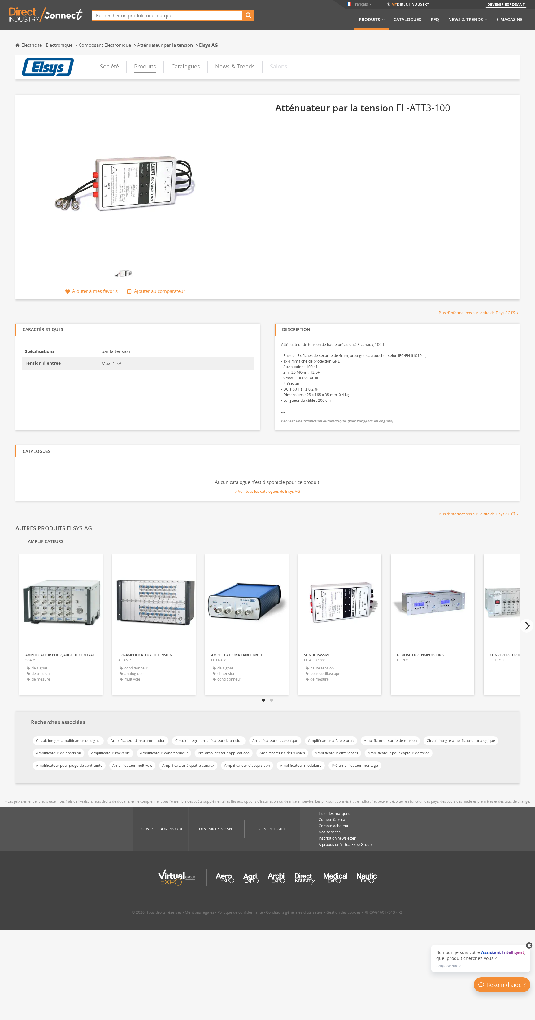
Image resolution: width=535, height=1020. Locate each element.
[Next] (526, 626)
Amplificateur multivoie (132, 765)
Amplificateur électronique (275, 740)
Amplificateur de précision (58, 753)
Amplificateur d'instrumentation (138, 740)
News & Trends (465, 19)
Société (109, 66)
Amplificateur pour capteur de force (398, 753)
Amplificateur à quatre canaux (188, 765)
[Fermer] (529, 945)
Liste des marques (334, 813)
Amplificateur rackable (110, 753)
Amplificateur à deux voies (282, 753)
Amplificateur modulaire (301, 765)
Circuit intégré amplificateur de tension (208, 740)
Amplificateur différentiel (336, 753)
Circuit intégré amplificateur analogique (461, 740)
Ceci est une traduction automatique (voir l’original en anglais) (337, 421)
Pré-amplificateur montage (355, 765)
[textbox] (167, 15)
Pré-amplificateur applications (224, 753)
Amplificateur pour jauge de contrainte (69, 765)
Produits (369, 19)
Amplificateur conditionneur (164, 753)
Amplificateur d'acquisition (247, 765)
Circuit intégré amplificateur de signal (68, 740)
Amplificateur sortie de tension (390, 740)
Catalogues (407, 19)
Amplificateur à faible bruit (331, 740)
